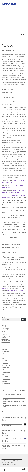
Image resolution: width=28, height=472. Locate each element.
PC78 (13, 185)
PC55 (10, 182)
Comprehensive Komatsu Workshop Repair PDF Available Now (14, 391)
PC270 (3, 192)
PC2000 (4, 197)
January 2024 (6, 381)
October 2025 (6, 351)
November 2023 (6, 386)
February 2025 (6, 365)
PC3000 (9, 197)
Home (4, 40)
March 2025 (5, 363)
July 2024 (5, 374)
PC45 (7, 182)
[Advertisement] (14, 19)
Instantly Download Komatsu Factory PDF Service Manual (14, 406)
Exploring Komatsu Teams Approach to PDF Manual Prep (13, 395)
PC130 (21, 185)
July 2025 (5, 356)
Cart (21, 468)
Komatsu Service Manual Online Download (12, 459)
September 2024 (6, 372)
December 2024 (6, 369)
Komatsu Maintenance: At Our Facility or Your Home (13, 402)
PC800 (18, 196)
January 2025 (6, 367)
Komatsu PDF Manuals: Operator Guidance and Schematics (14, 398)
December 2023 (6, 383)
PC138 (3, 187)
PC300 (8, 192)
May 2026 (5, 349)
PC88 (17, 185)
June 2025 (5, 358)
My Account (4, 469)
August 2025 (6, 353)
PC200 (14, 190)
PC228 (19, 190)
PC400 (17, 192)
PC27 (22, 180)
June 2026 (5, 347)
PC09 (15, 180)
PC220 (23, 190)
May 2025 (5, 360)
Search (3, 317)
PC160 (8, 187)
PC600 (13, 196)
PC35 (3, 182)
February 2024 (6, 379)
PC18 (18, 180)
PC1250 (23, 196)
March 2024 (5, 376)
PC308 (12, 192)
